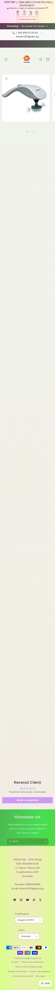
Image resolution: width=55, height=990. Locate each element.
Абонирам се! (27, 520)
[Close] (49, 461)
